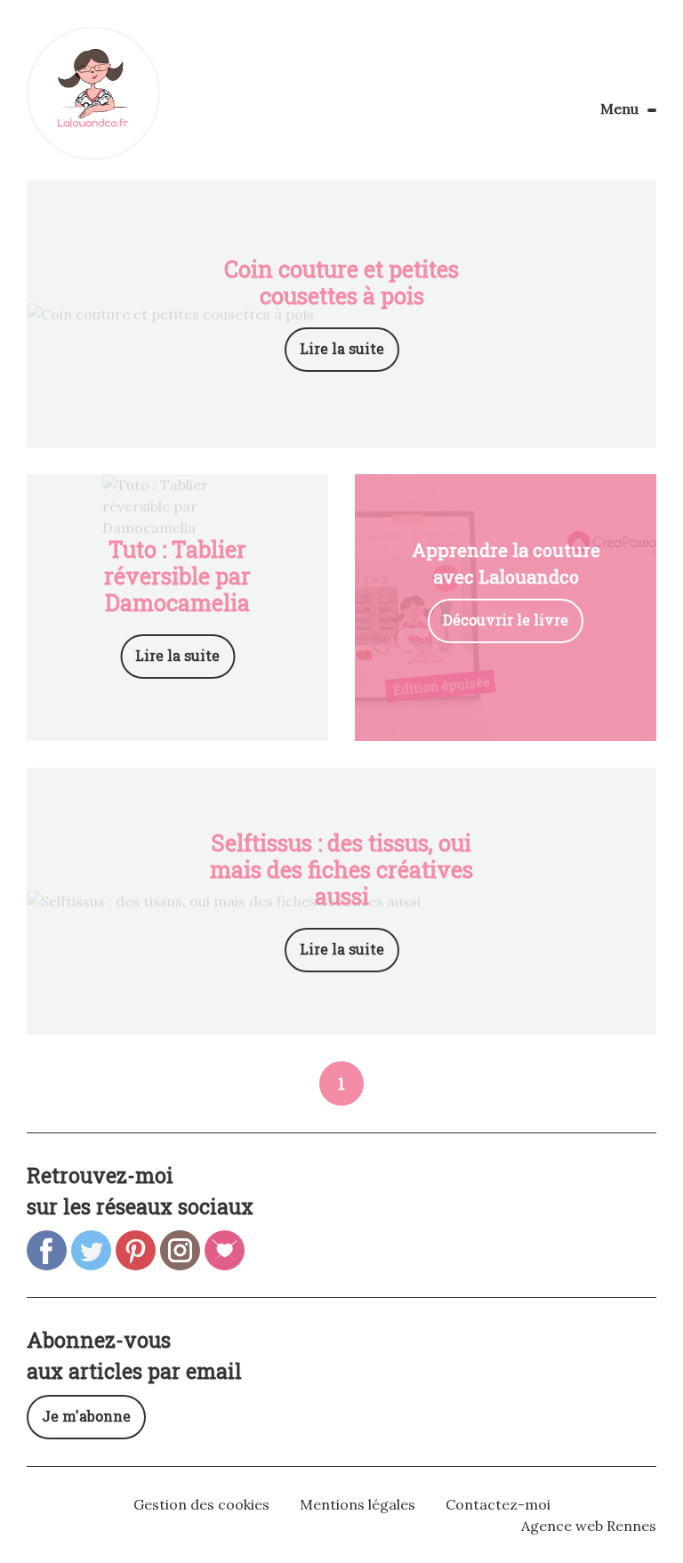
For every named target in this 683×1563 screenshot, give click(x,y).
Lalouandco (93, 93)
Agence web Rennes (588, 1526)
